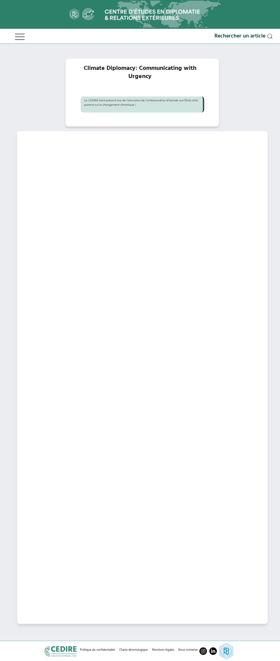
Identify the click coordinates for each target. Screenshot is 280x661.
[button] (244, 36)
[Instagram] (203, 651)
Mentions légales (163, 650)
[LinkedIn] (213, 651)
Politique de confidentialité (97, 650)
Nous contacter (188, 650)
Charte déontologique (133, 650)
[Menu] (20, 36)
